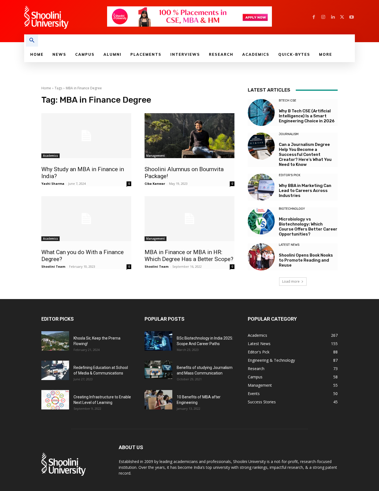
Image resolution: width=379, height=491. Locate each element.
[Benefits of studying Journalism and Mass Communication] (158, 370)
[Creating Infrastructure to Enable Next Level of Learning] (55, 399)
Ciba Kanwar (155, 183)
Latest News (289, 244)
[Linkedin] (332, 17)
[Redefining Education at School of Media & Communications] (55, 370)
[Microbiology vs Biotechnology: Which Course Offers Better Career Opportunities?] (261, 220)
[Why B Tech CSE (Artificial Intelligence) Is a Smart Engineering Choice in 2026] (261, 112)
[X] (342, 17)
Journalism (289, 134)
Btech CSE (287, 100)
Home (46, 88)
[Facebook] (313, 17)
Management (155, 156)
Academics (50, 156)
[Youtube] (351, 17)
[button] (32, 40)
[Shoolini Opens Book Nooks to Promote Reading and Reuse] (261, 256)
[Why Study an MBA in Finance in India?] (86, 135)
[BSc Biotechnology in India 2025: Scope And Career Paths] (158, 341)
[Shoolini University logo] (65, 17)
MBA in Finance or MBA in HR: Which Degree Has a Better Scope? (189, 255)
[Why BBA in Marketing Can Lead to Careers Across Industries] (261, 187)
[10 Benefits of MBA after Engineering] (158, 399)
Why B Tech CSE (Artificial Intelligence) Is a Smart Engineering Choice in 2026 (307, 115)
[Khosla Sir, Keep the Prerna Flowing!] (55, 341)
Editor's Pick (289, 175)
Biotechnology (292, 208)
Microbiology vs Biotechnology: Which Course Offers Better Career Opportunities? (308, 227)
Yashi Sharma (52, 183)
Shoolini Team (53, 266)
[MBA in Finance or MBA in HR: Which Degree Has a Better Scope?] (189, 218)
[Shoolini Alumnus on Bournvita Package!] (189, 135)
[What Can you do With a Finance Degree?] (86, 218)
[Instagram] (323, 17)
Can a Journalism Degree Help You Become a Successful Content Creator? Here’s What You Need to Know (305, 154)
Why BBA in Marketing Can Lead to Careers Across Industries (305, 190)
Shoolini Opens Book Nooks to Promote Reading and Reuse (306, 260)
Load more (291, 281)
